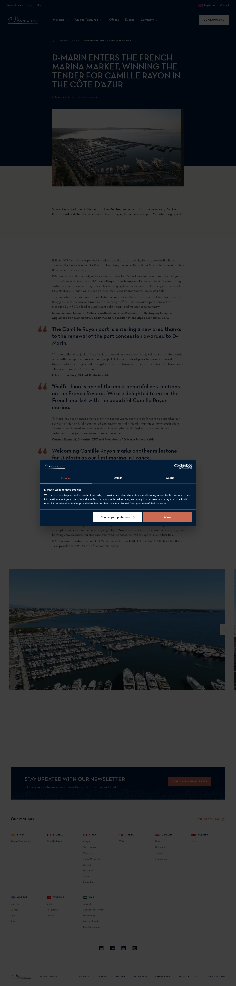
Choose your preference (115, 517)
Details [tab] (118, 477)
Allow (167, 517)
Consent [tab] (66, 478)
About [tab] (170, 477)
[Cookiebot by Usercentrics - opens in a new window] (177, 466)
